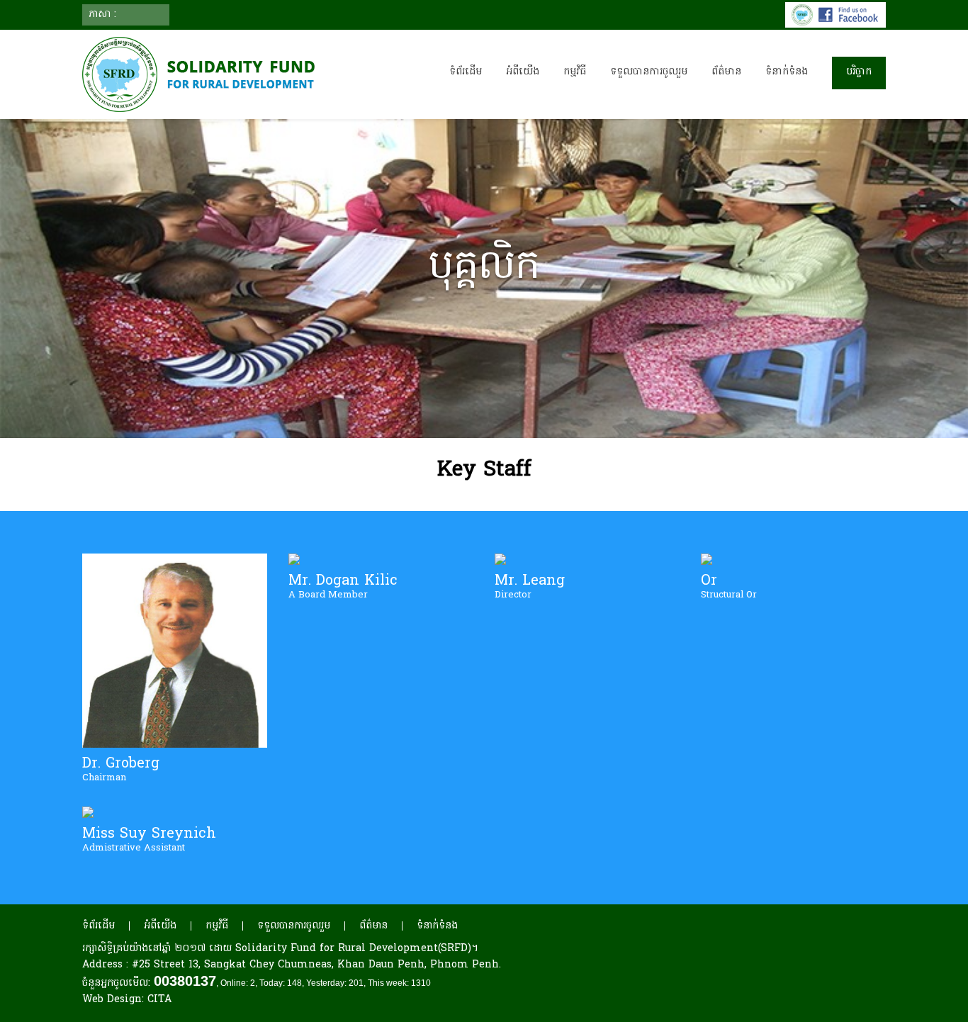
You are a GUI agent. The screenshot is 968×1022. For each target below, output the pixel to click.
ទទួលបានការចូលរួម (293, 926)
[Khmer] (129, 14)
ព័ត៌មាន (373, 926)
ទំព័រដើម (465, 71)
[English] (154, 14)
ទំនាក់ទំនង (786, 71)
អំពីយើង (160, 926)
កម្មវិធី (217, 926)
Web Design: (126, 999)
